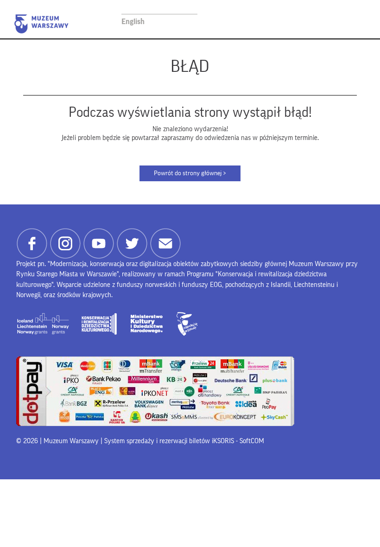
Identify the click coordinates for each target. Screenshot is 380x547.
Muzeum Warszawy (41, 24)
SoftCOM (252, 441)
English (133, 21)
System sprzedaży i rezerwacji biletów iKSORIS (169, 441)
